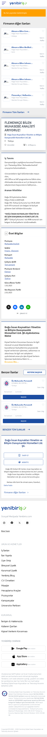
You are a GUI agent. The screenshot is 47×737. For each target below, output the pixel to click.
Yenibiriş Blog (8, 575)
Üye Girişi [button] (6, 560)
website (25, 462)
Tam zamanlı (10, 264)
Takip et (25, 455)
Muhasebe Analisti (12, 243)
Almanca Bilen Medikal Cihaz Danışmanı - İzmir (21, 47)
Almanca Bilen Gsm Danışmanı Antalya (19, 31)
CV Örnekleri (7, 580)
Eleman (8, 271)
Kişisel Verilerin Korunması (14, 631)
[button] (12, 362)
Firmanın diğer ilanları (15, 492)
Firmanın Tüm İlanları (13, 112)
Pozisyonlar (7, 595)
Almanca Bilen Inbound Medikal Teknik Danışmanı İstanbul (21, 79)
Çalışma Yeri (10, 275)
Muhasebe (9, 257)
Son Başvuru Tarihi (13, 289)
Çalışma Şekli (10, 262)
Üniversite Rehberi (10, 605)
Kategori (8, 255)
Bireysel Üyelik (8, 565)
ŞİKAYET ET (23, 313)
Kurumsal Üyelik (9, 570)
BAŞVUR (23, 397)
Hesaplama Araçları (11, 590)
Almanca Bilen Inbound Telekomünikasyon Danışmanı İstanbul (21, 63)
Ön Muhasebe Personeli (21, 381)
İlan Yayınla (6, 555)
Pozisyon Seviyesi (12, 268)
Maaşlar (5, 585)
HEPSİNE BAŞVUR (34, 372)
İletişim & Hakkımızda (11, 621)
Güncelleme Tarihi (12, 282)
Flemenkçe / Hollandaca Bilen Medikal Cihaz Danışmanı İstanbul (21, 95)
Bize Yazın (5, 531)
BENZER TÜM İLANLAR (14, 429)
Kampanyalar (7, 600)
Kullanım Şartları (9, 626)
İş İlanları (5, 550)
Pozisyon (8, 241)
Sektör (7, 248)
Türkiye (7, 278)
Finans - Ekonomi (12, 250)
